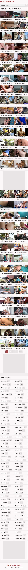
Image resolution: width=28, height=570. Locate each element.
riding (19, 466)
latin (19, 381)
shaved (19, 476)
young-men (20, 538)
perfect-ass (20, 437)
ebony (5, 447)
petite (19, 440)
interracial (6, 512)
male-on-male (21, 407)
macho (19, 397)
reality (19, 463)
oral (18, 434)
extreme (5, 460)
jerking (5, 522)
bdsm (5, 407)
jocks (5, 529)
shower (19, 483)
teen (19, 496)
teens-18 (20, 499)
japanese (6, 519)
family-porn (7, 470)
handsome (6, 502)
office (19, 420)
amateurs (6, 388)
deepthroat (6, 440)
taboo (19, 486)
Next (20, 352)
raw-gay (20, 456)
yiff (18, 532)
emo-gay (6, 450)
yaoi (19, 529)
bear (5, 411)
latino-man (20, 388)
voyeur (19, 519)
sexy (19, 473)
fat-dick (5, 476)
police (19, 450)
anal (5, 391)
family (5, 466)
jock (5, 525)
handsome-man (6, 506)
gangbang (6, 486)
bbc (4, 404)
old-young (20, 430)
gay (5, 489)
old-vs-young (21, 427)
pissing (19, 447)
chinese (5, 420)
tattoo (19, 489)
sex (19, 470)
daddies (5, 430)
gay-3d (5, 493)
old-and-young (20, 424)
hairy (5, 496)
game (5, 483)
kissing (5, 535)
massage (20, 411)
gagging (5, 479)
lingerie (19, 394)
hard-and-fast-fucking (6, 509)
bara (5, 397)
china (5, 417)
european (6, 456)
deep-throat (7, 437)
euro (5, 453)
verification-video (20, 516)
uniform (19, 512)
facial (5, 463)
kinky (5, 532)
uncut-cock (20, 506)
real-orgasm (20, 460)
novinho (19, 417)
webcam (19, 525)
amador (5, 381)
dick (5, 443)
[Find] (26, 5)
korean (5, 538)
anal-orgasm (7, 394)
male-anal (20, 404)
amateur (6, 384)
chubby (5, 424)
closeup (5, 427)
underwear (20, 509)
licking (19, 391)
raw (19, 453)
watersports (20, 522)
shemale (19, 479)
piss (18, 443)
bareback (6, 401)
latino (19, 384)
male (19, 401)
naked (19, 414)
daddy (5, 434)
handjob (6, 499)
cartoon (6, 414)
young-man (20, 535)
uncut (19, 502)
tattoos (19, 493)
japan (5, 516)
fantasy (5, 473)
